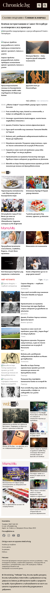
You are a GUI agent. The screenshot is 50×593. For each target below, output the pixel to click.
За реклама (5, 549)
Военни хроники (27, 322)
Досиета (24, 314)
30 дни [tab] (45, 280)
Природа (24, 297)
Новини (4, 552)
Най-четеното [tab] (42, 101)
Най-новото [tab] (31, 101)
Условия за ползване (9, 545)
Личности (24, 289)
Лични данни (6, 547)
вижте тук (15, 566)
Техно (23, 336)
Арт (22, 350)
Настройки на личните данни (12, 568)
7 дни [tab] (40, 280)
